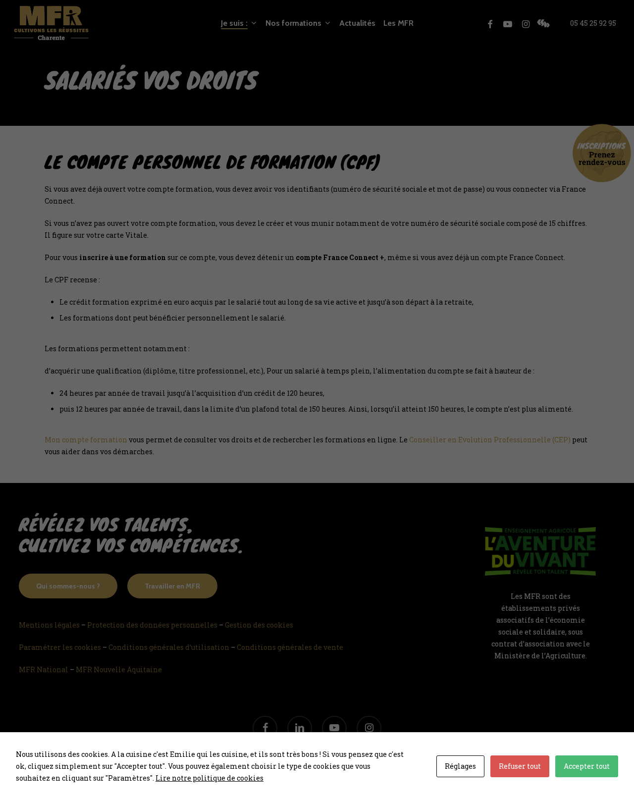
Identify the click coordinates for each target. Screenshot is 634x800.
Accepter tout (587, 766)
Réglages (460, 766)
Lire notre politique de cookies (210, 778)
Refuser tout (520, 766)
